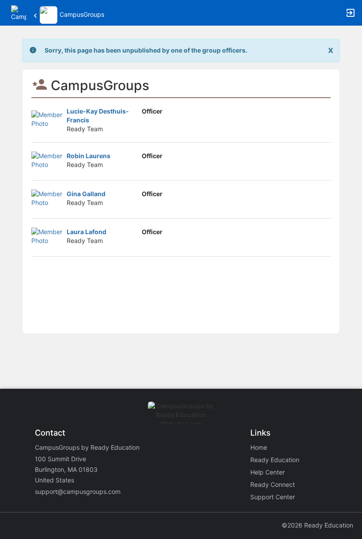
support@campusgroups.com (78, 491)
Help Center (267, 472)
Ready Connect (272, 484)
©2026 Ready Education (317, 525)
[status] (146, 50)
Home (258, 447)
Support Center (272, 497)
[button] (19, 12)
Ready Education (274, 459)
